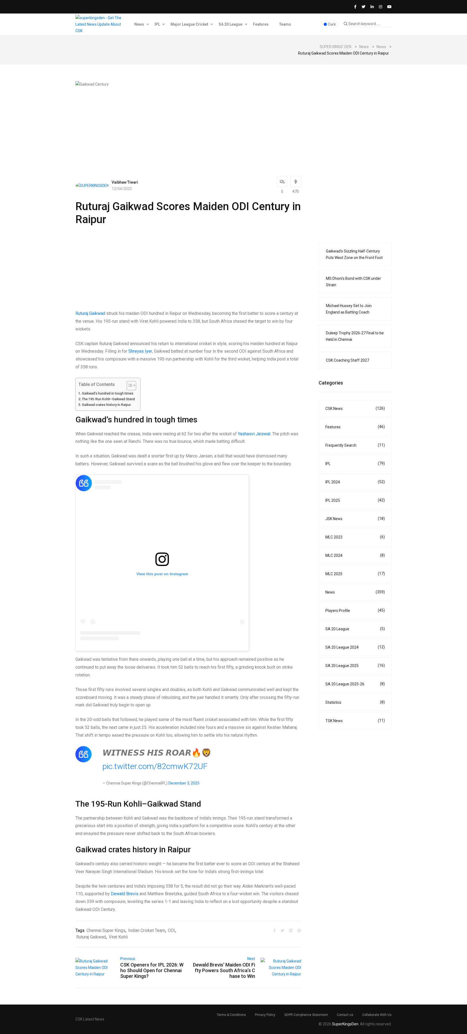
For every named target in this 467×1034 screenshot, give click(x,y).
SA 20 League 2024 (355, 647)
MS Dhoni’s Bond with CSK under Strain (353, 281)
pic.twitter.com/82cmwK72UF (155, 766)
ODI (171, 930)
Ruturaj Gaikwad (90, 313)
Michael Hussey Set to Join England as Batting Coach (349, 309)
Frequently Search (355, 445)
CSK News (355, 408)
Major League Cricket (189, 24)
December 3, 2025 (183, 783)
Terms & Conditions (231, 1015)
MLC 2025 (355, 573)
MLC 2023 (355, 537)
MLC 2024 (355, 555)
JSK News (355, 518)
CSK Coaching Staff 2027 (347, 360)
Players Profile (355, 610)
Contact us (345, 1015)
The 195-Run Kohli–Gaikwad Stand (108, 399)
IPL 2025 (355, 500)
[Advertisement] (188, 125)
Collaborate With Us (377, 1015)
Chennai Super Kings (105, 930)
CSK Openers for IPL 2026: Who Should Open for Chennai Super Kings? (152, 970)
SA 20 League (230, 24)
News (139, 24)
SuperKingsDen (345, 1024)
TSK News (355, 720)
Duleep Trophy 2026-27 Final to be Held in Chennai (355, 336)
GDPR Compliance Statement (306, 1015)
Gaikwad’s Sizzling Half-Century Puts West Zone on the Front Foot (354, 254)
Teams (285, 24)
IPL (157, 24)
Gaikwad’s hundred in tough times (107, 393)
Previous (127, 958)
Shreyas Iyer (140, 351)
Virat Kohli (118, 936)
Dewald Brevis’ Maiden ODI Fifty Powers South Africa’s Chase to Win (224, 970)
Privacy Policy (265, 1015)
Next (251, 958)
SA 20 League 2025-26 (355, 684)
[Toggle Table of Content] (129, 385)
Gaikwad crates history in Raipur (106, 405)
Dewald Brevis (124, 893)
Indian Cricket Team (146, 930)
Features (261, 24)
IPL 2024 (355, 482)
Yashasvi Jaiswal (254, 433)
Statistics (355, 702)
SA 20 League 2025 (355, 665)
